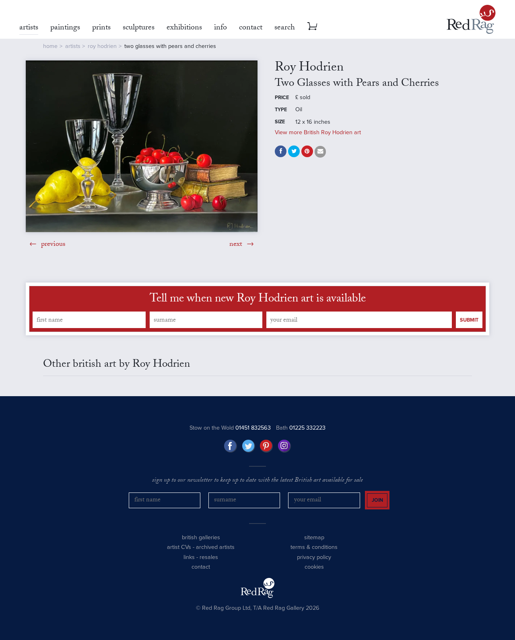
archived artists (215, 547)
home (50, 46)
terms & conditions (314, 547)
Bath (300, 427)
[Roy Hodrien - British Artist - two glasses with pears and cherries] (142, 146)
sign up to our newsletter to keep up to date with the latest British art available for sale (257, 481)
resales (209, 557)
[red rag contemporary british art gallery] (471, 19)
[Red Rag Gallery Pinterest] (266, 446)
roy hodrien (102, 46)
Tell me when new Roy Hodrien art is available (258, 300)
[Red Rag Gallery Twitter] (248, 446)
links (189, 557)
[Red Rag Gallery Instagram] (284, 446)
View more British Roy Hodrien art (318, 132)
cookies (314, 566)
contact (201, 566)
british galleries (201, 537)
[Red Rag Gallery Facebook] (230, 446)
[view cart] (312, 26)
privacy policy (314, 557)
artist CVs (179, 547)
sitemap (314, 537)
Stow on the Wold (230, 427)
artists (72, 46)
